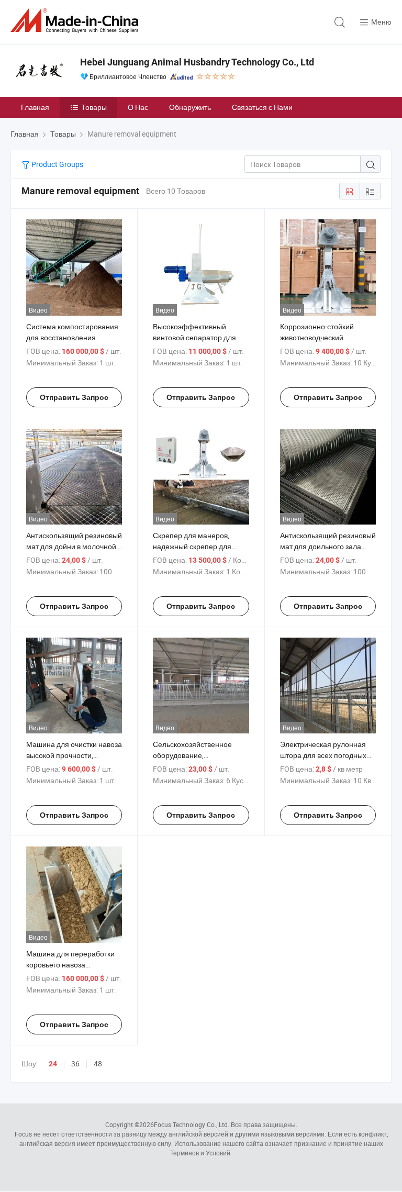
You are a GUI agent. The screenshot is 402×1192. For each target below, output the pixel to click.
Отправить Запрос (74, 397)
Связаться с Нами (262, 107)
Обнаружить (190, 107)
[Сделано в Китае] (76, 20)
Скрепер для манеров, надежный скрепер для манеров (192, 546)
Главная (35, 107)
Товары (94, 107)
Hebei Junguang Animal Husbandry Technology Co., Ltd (197, 62)
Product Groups (56, 164)
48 (98, 1063)
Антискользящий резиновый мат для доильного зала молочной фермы (328, 546)
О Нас (138, 107)
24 (53, 1064)
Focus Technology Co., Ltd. (191, 1124)
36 (75, 1063)
